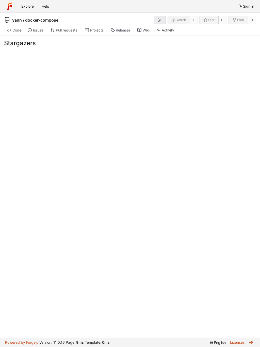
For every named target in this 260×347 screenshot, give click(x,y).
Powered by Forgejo (21, 342)
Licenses (237, 342)
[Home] (10, 6)
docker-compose (41, 20)
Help (45, 6)
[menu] (218, 342)
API (251, 342)
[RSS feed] (160, 20)
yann (17, 20)
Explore (27, 6)
